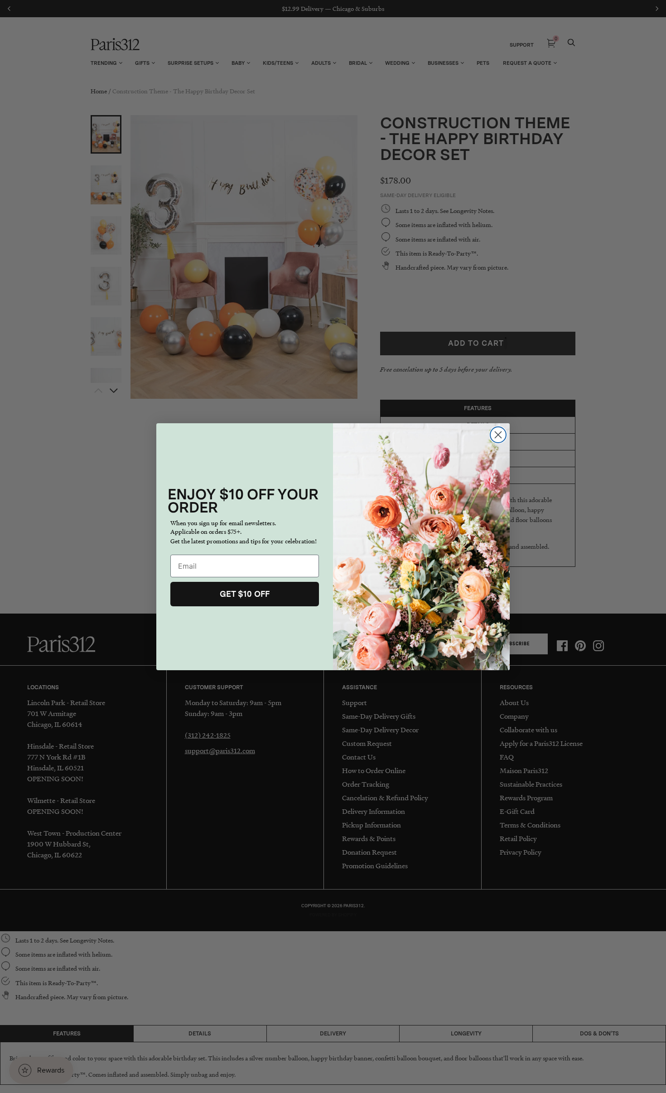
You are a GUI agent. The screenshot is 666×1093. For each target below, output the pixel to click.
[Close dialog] (498, 435)
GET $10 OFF (245, 594)
